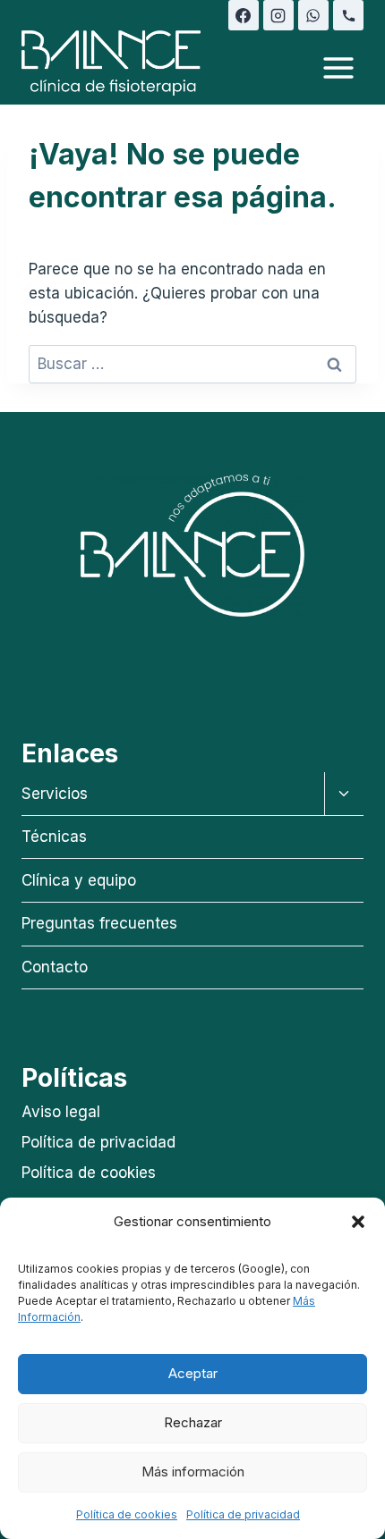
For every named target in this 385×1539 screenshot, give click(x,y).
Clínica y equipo (78, 880)
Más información (192, 1471)
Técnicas (54, 836)
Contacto (54, 967)
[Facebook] (243, 15)
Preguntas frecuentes (99, 923)
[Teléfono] (348, 15)
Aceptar (193, 1373)
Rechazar (193, 1422)
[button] (358, 1222)
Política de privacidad (243, 1514)
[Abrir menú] (338, 67)
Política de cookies (126, 1514)
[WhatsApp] (313, 15)
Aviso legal (60, 1112)
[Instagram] (278, 15)
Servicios (54, 794)
